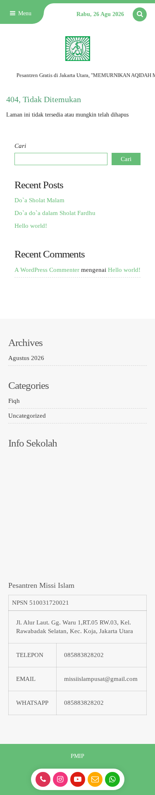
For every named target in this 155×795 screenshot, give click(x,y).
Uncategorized (27, 415)
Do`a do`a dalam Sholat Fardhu (54, 213)
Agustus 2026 (26, 358)
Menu (24, 13)
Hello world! (30, 225)
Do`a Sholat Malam (39, 200)
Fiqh (14, 401)
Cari (20, 146)
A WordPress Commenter (46, 270)
